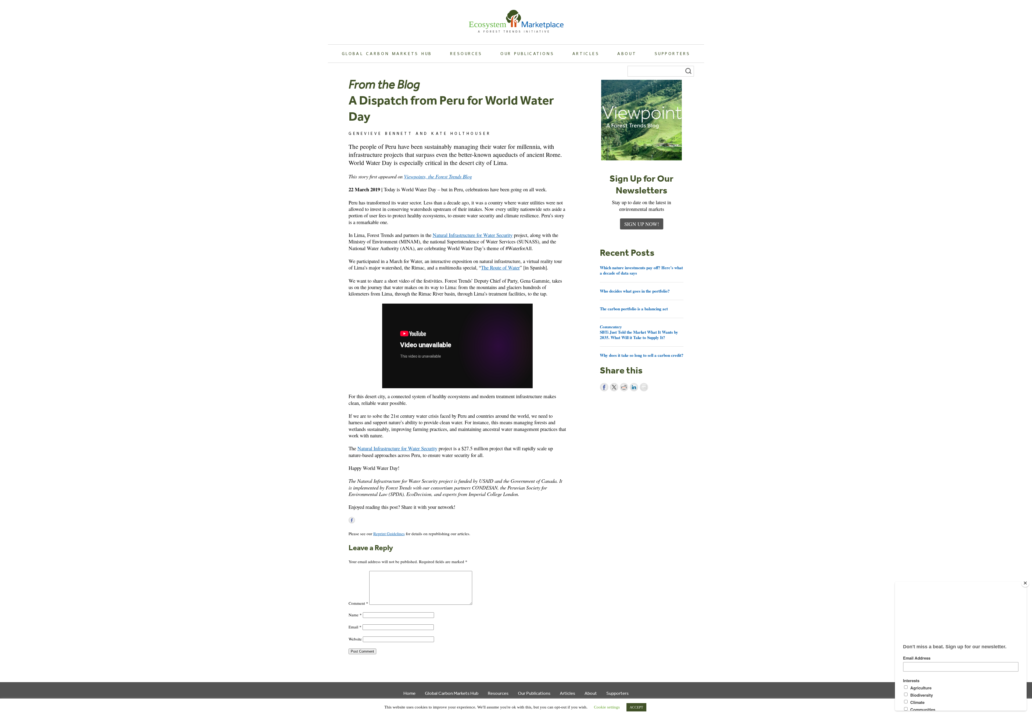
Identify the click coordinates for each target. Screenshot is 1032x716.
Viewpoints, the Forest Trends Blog (438, 176)
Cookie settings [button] (607, 707)
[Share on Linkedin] (634, 387)
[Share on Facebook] (604, 387)
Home (409, 693)
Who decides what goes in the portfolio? (635, 291)
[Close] (1025, 583)
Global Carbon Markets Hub (387, 53)
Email (355, 626)
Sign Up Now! (641, 224)
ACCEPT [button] (636, 707)
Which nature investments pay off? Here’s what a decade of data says (641, 270)
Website (355, 639)
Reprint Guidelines (389, 533)
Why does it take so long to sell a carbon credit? (641, 355)
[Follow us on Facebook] (352, 520)
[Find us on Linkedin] (367, 520)
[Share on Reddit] (624, 387)
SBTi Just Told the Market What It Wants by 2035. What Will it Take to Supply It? (639, 332)
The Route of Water (500, 267)
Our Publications (527, 53)
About (626, 53)
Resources (466, 53)
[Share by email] (644, 387)
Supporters (672, 53)
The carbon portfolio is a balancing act (634, 309)
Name (355, 614)
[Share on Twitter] (614, 387)
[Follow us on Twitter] (359, 520)
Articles (585, 53)
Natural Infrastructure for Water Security (473, 235)
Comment (358, 603)
